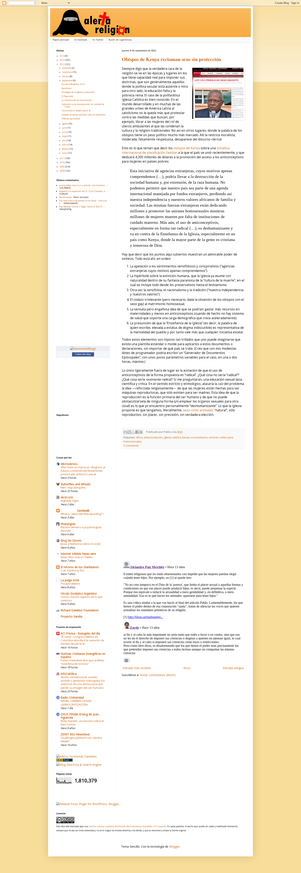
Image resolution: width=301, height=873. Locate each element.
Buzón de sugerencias (120, 40)
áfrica (139, 437)
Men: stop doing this (73, 487)
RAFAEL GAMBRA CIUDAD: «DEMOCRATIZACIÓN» (76, 702)
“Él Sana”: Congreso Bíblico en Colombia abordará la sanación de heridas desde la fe (82, 640)
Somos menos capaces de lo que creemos (82, 598)
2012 (62, 64)
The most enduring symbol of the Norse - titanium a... (83, 202)
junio (65, 132)
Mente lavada (65, 197)
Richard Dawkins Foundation (79, 610)
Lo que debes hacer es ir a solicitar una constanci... (83, 185)
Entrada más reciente (137, 668)
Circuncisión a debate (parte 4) (76, 110)
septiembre (67, 80)
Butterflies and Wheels (76, 484)
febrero (65, 148)
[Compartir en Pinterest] (141, 432)
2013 (62, 60)
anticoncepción (153, 437)
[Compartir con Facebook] (137, 432)
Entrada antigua (233, 668)
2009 (62, 166)
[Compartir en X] (133, 432)
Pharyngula (68, 524)
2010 (62, 162)
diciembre (67, 68)
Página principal (61, 40)
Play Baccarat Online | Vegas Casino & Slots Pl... (81, 206)
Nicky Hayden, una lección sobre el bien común (82, 722)
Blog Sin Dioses (71, 540)
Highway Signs (70, 500)
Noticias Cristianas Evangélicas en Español (83, 655)
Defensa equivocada (70, 118)
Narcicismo (66, 88)
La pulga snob (70, 580)
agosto (65, 123)
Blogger (174, 846)
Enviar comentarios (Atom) (157, 675)
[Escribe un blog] (129, 432)
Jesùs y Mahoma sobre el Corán (81, 544)
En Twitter (98, 40)
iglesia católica (172, 437)
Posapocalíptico (70, 583)
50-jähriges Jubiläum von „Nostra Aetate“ (81, 739)
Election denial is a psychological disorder (81, 529)
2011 (62, 158)
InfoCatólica (69, 674)
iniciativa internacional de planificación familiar (176, 150)
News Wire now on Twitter (77, 557)
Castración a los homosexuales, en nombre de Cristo (82, 105)
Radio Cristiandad (72, 697)
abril (64, 140)
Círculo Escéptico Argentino (79, 593)
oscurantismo (199, 437)
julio (64, 127)
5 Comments (131, 445)
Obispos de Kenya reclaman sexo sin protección (171, 59)
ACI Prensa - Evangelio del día (80, 633)
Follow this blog (83, 354)
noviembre (67, 72)
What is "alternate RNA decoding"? (82, 514)
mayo (65, 136)
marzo (65, 144)
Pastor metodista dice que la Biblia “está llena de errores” (82, 662)
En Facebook (80, 40)
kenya (186, 437)
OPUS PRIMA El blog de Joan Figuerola (80, 715)
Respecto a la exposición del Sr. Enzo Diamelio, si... (83, 191)
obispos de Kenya (186, 148)
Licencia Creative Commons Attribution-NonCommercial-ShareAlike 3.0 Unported (127, 826)
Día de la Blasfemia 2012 (73, 84)
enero (65, 153)
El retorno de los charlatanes (80, 567)
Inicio (186, 668)
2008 (62, 170)
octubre (66, 76)
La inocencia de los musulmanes (76, 100)
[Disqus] (183, 505)
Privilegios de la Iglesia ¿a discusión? (78, 92)
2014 (62, 55)
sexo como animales (198, 410)
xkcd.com (67, 497)
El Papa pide (67, 96)
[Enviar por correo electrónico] (125, 432)
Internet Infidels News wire (78, 554)
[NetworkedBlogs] (83, 349)
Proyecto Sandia (71, 616)
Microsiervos (69, 464)
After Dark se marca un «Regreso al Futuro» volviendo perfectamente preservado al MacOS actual (83, 470)
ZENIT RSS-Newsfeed (75, 734)
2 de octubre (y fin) (72, 570)
